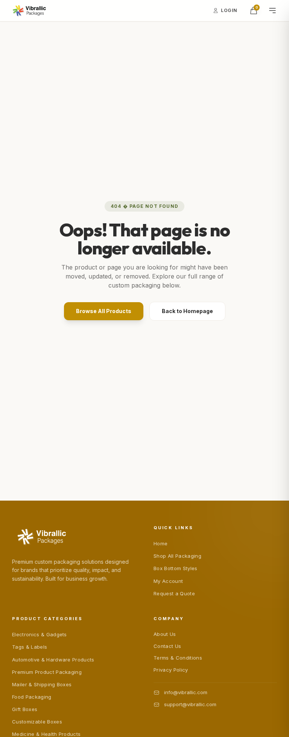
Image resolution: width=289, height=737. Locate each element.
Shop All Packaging (177, 556)
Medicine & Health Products (46, 734)
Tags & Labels (29, 647)
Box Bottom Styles (176, 568)
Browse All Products (103, 311)
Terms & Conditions (178, 658)
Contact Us (167, 646)
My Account (168, 581)
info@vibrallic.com (185, 692)
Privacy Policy (171, 670)
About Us (165, 634)
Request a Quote (174, 593)
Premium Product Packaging (47, 672)
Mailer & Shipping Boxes (41, 684)
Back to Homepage (187, 311)
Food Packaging (32, 697)
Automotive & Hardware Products (53, 660)
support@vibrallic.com (190, 704)
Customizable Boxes (37, 722)
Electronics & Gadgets (39, 634)
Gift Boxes (24, 709)
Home (160, 543)
